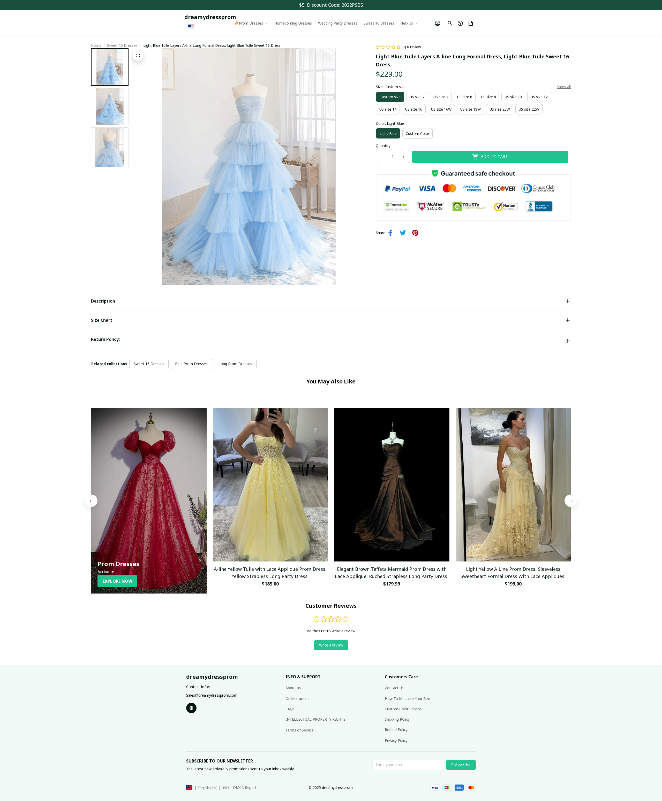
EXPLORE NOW (117, 581)
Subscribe (461, 765)
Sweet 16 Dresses (122, 45)
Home (96, 45)
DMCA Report (245, 787)
